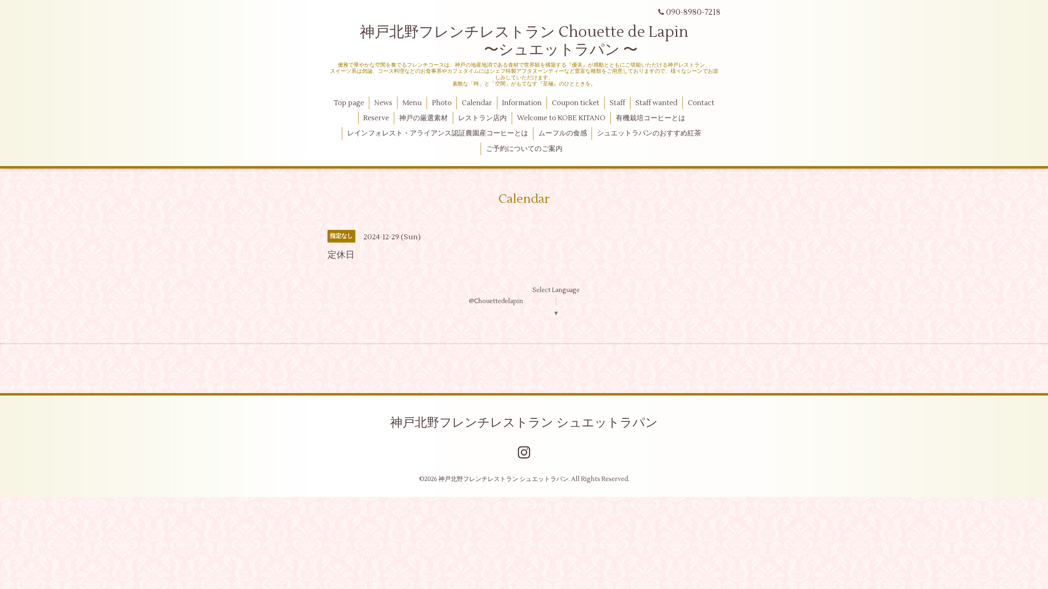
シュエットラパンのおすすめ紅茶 (649, 133)
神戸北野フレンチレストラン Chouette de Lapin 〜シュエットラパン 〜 (524, 41)
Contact (701, 103)
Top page (349, 103)
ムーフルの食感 (562, 133)
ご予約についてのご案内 (524, 148)
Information (522, 103)
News (383, 103)
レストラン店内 (482, 118)
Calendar (477, 103)
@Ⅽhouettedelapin (496, 301)
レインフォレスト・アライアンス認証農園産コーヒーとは (437, 133)
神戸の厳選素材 (423, 118)
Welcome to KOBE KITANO (561, 118)
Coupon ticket (575, 103)
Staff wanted (656, 103)
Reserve (376, 118)
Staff (617, 103)
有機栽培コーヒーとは (650, 118)
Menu (412, 103)
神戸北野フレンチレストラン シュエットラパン (524, 423)
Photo (442, 103)
